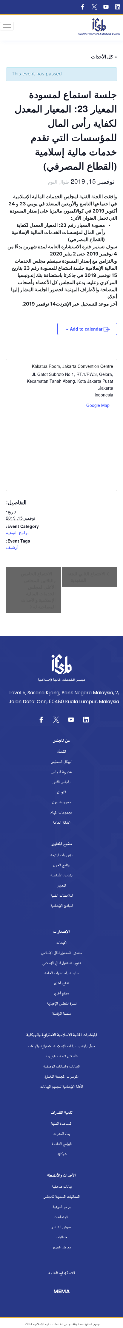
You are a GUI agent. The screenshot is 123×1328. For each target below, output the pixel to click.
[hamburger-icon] (6, 26)
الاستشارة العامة (61, 1273)
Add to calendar (86, 329)
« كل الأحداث (104, 56)
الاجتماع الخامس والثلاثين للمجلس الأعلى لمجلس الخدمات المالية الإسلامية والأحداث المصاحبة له (38, 590)
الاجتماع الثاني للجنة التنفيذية (87, 576)
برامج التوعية (17, 532)
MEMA (61, 1291)
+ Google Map (99, 405)
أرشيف (12, 547)
